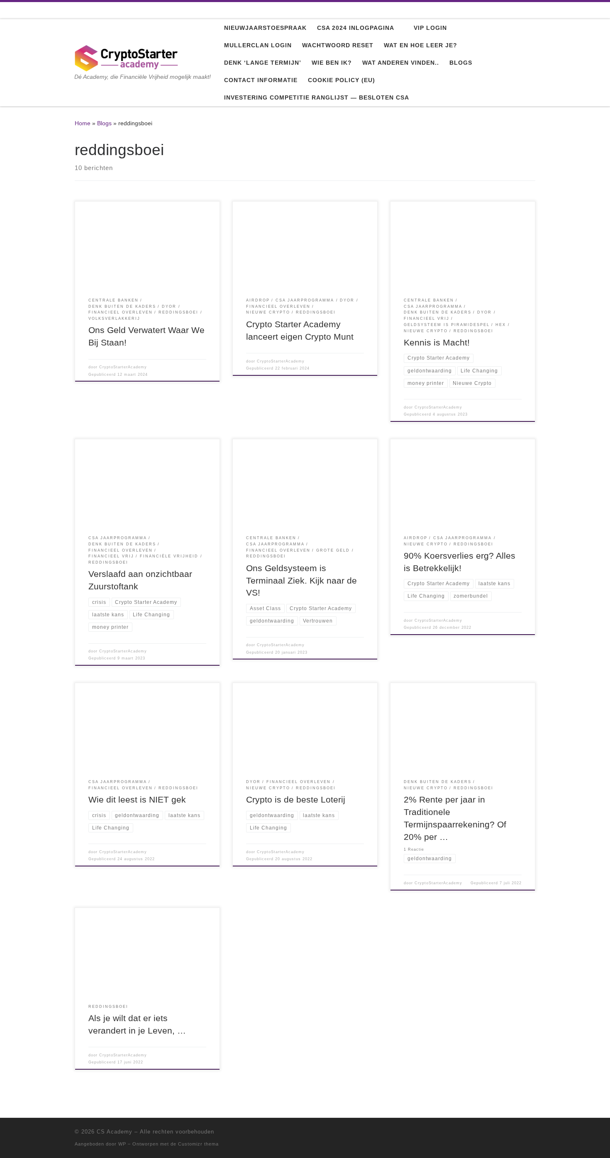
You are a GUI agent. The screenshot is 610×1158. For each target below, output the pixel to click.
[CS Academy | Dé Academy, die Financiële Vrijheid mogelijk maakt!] (126, 57)
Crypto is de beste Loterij (295, 800)
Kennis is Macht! (437, 343)
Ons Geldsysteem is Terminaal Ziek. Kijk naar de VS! (301, 580)
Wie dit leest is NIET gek (137, 800)
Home (82, 123)
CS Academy (114, 1132)
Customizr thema (198, 1143)
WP (122, 1143)
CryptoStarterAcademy (123, 367)
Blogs (104, 123)
